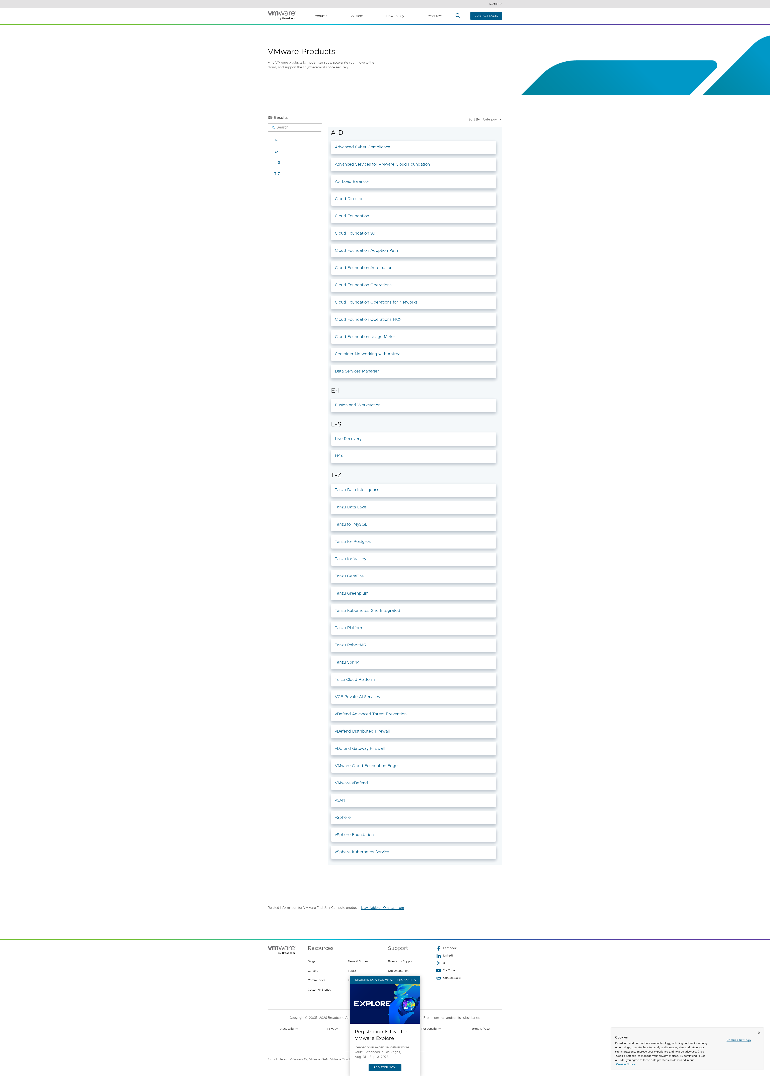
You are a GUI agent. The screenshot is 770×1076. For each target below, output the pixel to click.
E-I (276, 151)
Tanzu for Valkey (350, 559)
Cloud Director (349, 199)
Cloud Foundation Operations (363, 285)
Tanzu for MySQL (351, 524)
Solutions (357, 16)
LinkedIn (448, 955)
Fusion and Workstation (358, 405)
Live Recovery (348, 439)
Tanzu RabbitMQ (351, 645)
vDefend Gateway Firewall (360, 749)
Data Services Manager (357, 371)
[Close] (759, 1032)
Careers (313, 971)
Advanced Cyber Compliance (362, 147)
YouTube (449, 970)
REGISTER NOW (385, 1067)
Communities (316, 980)
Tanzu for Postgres (353, 542)
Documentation (398, 971)
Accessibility (289, 1028)
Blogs (311, 961)
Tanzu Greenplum (352, 593)
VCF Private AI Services (357, 697)
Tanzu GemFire (349, 576)
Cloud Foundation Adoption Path (366, 251)
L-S (277, 163)
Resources (434, 16)
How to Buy (395, 16)
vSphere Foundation (354, 835)
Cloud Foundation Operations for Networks (376, 302)
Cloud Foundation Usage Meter (365, 337)
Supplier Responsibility (425, 1028)
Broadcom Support (401, 961)
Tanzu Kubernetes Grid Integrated (367, 611)
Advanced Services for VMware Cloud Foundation (382, 164)
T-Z (277, 174)
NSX (339, 456)
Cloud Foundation (352, 216)
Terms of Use (480, 1028)
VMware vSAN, (319, 1059)
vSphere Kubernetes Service (362, 852)
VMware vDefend (351, 783)
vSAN (340, 800)
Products (320, 16)
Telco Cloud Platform (355, 680)
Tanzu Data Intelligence (357, 490)
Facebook (450, 948)
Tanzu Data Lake (350, 507)
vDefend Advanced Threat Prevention (371, 714)
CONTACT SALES (486, 15)
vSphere (343, 818)
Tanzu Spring (347, 662)
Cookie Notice (625, 1064)
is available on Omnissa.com (382, 907)
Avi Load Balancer (352, 182)
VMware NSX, (299, 1059)
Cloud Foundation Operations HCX (368, 320)
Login (493, 3)
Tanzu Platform (349, 628)
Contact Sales (452, 978)
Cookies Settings (738, 1040)
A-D (277, 140)
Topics (352, 971)
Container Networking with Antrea (367, 354)
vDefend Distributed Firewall (362, 731)
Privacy (332, 1028)
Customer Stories (319, 989)
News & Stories (358, 961)
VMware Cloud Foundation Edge (366, 766)
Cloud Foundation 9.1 (355, 233)
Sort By (474, 119)
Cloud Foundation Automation (363, 268)
